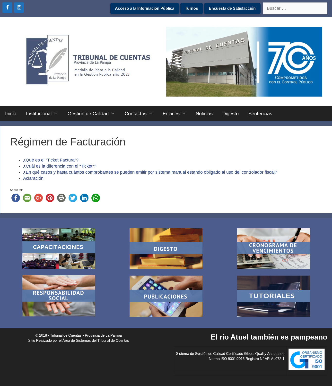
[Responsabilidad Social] (58, 296)
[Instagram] (19, 7)
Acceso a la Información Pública (144, 8)
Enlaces (171, 113)
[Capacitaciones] (58, 249)
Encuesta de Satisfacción (232, 8)
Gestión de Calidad (88, 113)
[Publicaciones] (166, 297)
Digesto (230, 113)
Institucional (39, 113)
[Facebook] (7, 7)
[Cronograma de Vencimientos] (273, 249)
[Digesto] (166, 249)
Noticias (204, 113)
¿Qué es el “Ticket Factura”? (51, 160)
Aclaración (33, 178)
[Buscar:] (295, 8)
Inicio (10, 113)
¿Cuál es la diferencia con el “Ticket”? (59, 166)
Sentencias (260, 113)
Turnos (191, 8)
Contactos (136, 113)
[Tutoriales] (273, 297)
